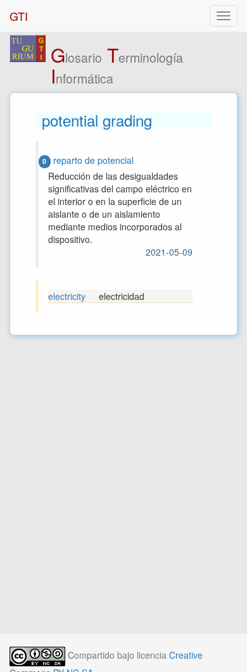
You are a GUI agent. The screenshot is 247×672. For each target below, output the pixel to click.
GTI (19, 16)
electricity (67, 296)
